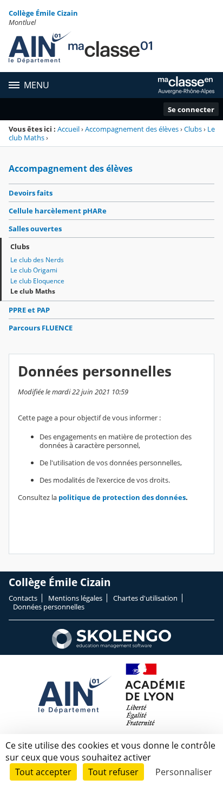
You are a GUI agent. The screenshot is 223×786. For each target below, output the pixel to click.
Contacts (23, 598)
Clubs (193, 129)
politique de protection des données (122, 497)
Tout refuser (113, 772)
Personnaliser (183, 772)
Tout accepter (43, 772)
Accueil (68, 129)
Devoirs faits (31, 193)
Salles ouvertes (35, 228)
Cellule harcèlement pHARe (58, 211)
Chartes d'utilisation (145, 598)
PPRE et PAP (29, 310)
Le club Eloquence (37, 280)
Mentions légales (75, 598)
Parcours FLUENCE (41, 328)
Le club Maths (32, 291)
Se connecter (191, 109)
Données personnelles (48, 606)
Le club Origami (33, 270)
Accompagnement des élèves (132, 129)
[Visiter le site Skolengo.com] (111, 646)
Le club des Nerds (37, 259)
